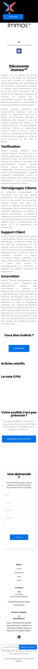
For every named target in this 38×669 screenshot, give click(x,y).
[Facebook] (19, 50)
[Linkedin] (19, 637)
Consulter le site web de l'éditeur (19, 45)
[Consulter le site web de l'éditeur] (19, 42)
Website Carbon (27, 647)
